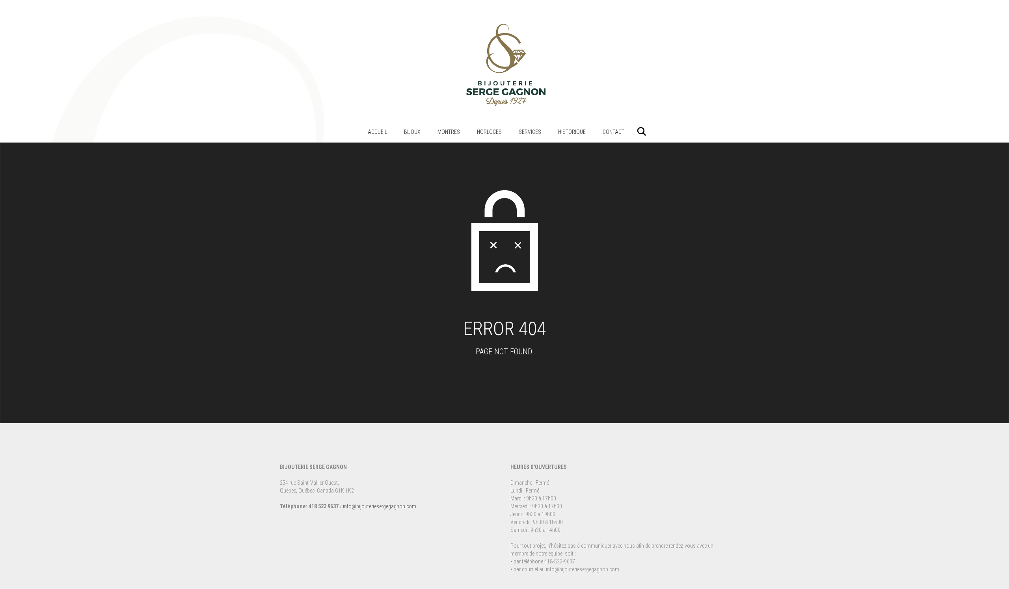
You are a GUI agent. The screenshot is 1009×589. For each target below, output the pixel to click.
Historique (572, 132)
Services (530, 132)
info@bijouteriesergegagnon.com (379, 506)
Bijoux (412, 132)
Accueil (377, 132)
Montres (448, 132)
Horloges (489, 132)
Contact (613, 132)
